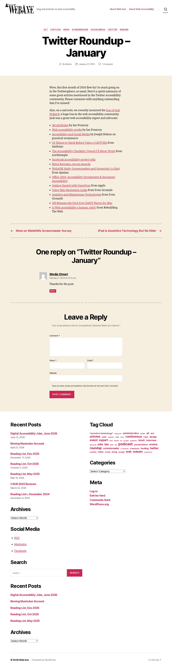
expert (103, 440)
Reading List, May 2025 (25, 474)
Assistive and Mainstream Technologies (76, 194)
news (66, 29)
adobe (142, 433)
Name (52, 360)
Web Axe (24, 660)
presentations (141, 444)
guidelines (133, 441)
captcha (55, 29)
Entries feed (97, 495)
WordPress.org (99, 504)
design (153, 436)
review (153, 444)
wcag (114, 452)
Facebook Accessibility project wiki (73, 159)
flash (111, 441)
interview (151, 440)
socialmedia (98, 29)
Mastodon (20, 544)
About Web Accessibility (141, 9)
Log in (93, 491)
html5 (141, 440)
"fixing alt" (117, 433)
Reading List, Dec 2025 (24, 453)
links (111, 445)
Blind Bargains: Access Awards (71, 164)
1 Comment (107, 64)
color (122, 437)
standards (135, 448)
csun (145, 437)
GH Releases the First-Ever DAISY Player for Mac (82, 203)
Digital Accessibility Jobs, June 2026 (33, 433)
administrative (131, 433)
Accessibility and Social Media (71, 134)
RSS (16, 537)
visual (107, 452)
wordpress (148, 452)
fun (121, 441)
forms (116, 441)
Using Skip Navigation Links (69, 190)
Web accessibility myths (67, 130)
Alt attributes (60, 125)
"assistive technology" (101, 433)
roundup (96, 448)
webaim (124, 29)
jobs (100, 444)
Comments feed (100, 500)
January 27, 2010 (87, 64)
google (126, 441)
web (128, 451)
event (94, 440)
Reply (52, 291)
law (107, 444)
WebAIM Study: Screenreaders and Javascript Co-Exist (86, 168)
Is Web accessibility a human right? (74, 207)
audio (104, 437)
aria (152, 433)
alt (46, 29)
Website (53, 373)
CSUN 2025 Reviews (23, 484)
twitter (112, 29)
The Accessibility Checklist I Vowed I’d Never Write (83, 151)
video (101, 452)
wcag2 (121, 452)
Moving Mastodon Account (27, 443)
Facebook (20, 550)
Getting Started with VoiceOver (71, 185)
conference (133, 436)
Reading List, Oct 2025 (24, 463)
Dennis (68, 64)
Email (90, 360)
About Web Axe (118, 9)
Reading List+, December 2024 (29, 494)
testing (145, 448)
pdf (116, 445)
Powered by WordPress (44, 660)
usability (93, 452)
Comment (54, 336)
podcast (125, 444)
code (117, 437)
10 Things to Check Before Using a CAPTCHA (79, 143)
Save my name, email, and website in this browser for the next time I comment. (85, 386)
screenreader (80, 29)
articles (95, 436)
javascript (93, 445)
